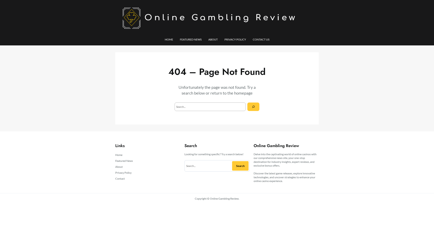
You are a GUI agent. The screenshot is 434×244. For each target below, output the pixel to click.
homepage (243, 92)
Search (240, 165)
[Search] (253, 107)
